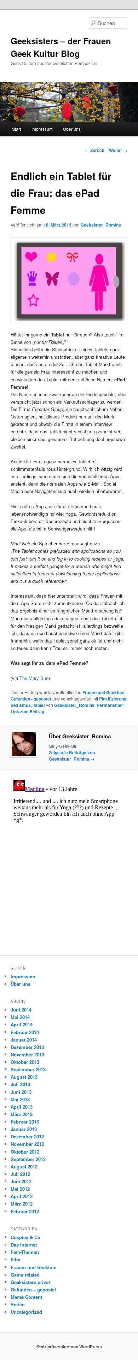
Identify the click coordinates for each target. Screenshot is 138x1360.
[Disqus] (69, 865)
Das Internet (24, 1244)
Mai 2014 (20, 1017)
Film (16, 1259)
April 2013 (22, 1106)
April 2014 (22, 1024)
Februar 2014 (25, 1032)
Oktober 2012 (25, 1151)
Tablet (39, 705)
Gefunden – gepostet (33, 1289)
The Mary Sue (33, 678)
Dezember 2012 (27, 1136)
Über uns (72, 129)
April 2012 (22, 1196)
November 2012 (27, 1144)
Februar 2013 (25, 1121)
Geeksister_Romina (101, 225)
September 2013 (28, 1069)
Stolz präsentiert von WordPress (69, 1346)
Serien (18, 1304)
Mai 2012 (20, 1188)
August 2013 (24, 1076)
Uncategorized (26, 1311)
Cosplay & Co (25, 1237)
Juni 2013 (21, 1092)
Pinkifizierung (112, 699)
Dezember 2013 (27, 1047)
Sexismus (21, 705)
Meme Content (26, 1297)
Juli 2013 (20, 1084)
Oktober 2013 (25, 1062)
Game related (25, 1274)
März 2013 (22, 1114)
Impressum (42, 129)
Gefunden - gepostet (31, 699)
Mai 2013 (20, 1099)
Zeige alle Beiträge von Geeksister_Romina (72, 755)
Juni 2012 (21, 1181)
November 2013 (27, 1054)
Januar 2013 (24, 1129)
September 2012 (28, 1159)
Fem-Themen (25, 1252)
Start (16, 129)
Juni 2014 (21, 1009)
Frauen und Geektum (103, 692)
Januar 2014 (24, 1039)
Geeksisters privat (30, 1282)
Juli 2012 (20, 1174)
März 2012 (22, 1203)
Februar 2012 (25, 1211)
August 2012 (24, 1166)
